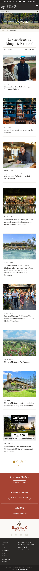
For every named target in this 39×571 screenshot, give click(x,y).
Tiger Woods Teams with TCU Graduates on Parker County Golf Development (17, 176)
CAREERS (4, 561)
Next (19, 465)
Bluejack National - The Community (18, 362)
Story (7, 30)
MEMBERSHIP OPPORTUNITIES (19, 497)
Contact (4, 556)
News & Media (5, 11)
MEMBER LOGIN (31, 1)
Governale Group (23, 569)
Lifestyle (4, 545)
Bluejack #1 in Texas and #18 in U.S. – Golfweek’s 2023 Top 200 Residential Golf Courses (18, 449)
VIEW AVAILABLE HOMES (19, 513)
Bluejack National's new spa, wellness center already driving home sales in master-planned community (18, 222)
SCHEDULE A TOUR (19, 482)
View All (28, 50)
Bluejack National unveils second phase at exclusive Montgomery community (19, 404)
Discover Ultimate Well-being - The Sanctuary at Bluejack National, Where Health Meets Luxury (19, 318)
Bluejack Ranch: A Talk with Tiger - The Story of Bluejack (18, 88)
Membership (5, 550)
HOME (3, 30)
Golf (3, 547)
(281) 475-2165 (7, 1)
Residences (5, 542)
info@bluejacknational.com (26, 550)
